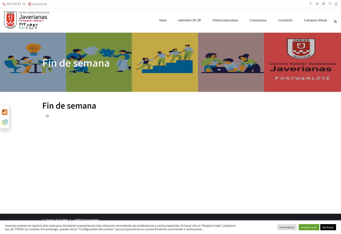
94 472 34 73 (16, 4)
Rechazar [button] (328, 227)
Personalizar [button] (287, 227)
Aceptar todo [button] (309, 227)
